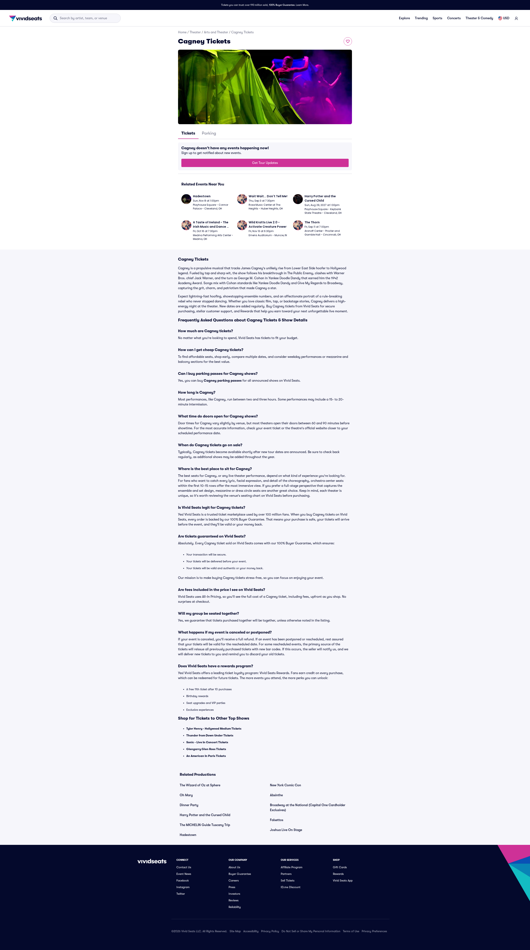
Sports (437, 18)
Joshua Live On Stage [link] (286, 830)
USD (506, 18)
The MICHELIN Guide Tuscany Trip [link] (205, 825)
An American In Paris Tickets (206, 756)
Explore (404, 18)
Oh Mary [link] (186, 795)
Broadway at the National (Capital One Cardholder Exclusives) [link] (307, 807)
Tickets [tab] (188, 133)
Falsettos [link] (276, 820)
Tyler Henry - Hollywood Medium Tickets (213, 728)
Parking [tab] (209, 133)
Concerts (454, 18)
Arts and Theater (216, 32)
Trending (421, 18)
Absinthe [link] (276, 795)
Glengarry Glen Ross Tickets (206, 749)
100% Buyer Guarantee (282, 5)
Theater (195, 32)
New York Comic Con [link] (285, 785)
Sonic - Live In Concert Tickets (207, 742)
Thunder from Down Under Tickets (209, 735)
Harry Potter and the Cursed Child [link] (205, 815)
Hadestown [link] (188, 835)
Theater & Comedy (479, 18)
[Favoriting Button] (348, 41)
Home (182, 32)
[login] (516, 18)
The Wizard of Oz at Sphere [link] (200, 785)
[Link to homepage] (26, 18)
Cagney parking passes (223, 380)
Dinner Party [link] (189, 805)
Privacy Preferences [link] (374, 931)
